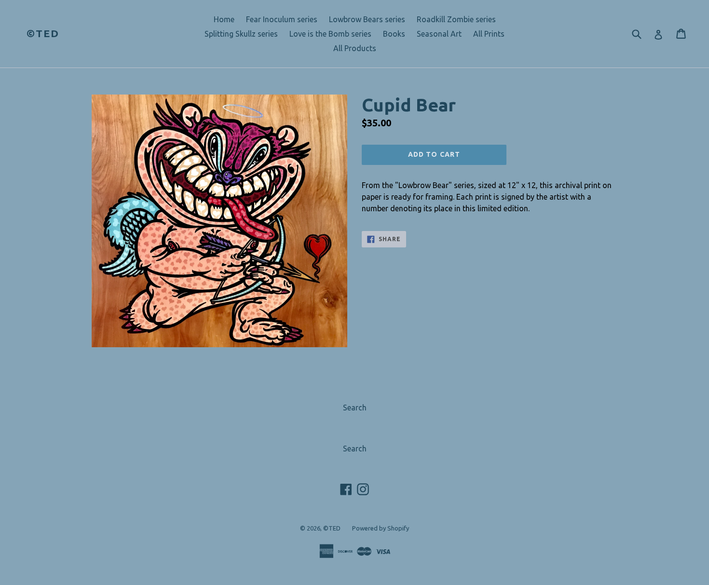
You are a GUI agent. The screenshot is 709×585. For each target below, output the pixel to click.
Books (394, 33)
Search (355, 407)
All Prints (488, 33)
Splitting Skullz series (241, 33)
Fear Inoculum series (281, 19)
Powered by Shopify (380, 528)
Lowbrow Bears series (367, 19)
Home (224, 19)
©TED (43, 33)
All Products (354, 48)
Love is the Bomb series (330, 33)
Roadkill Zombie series (456, 19)
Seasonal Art (439, 33)
